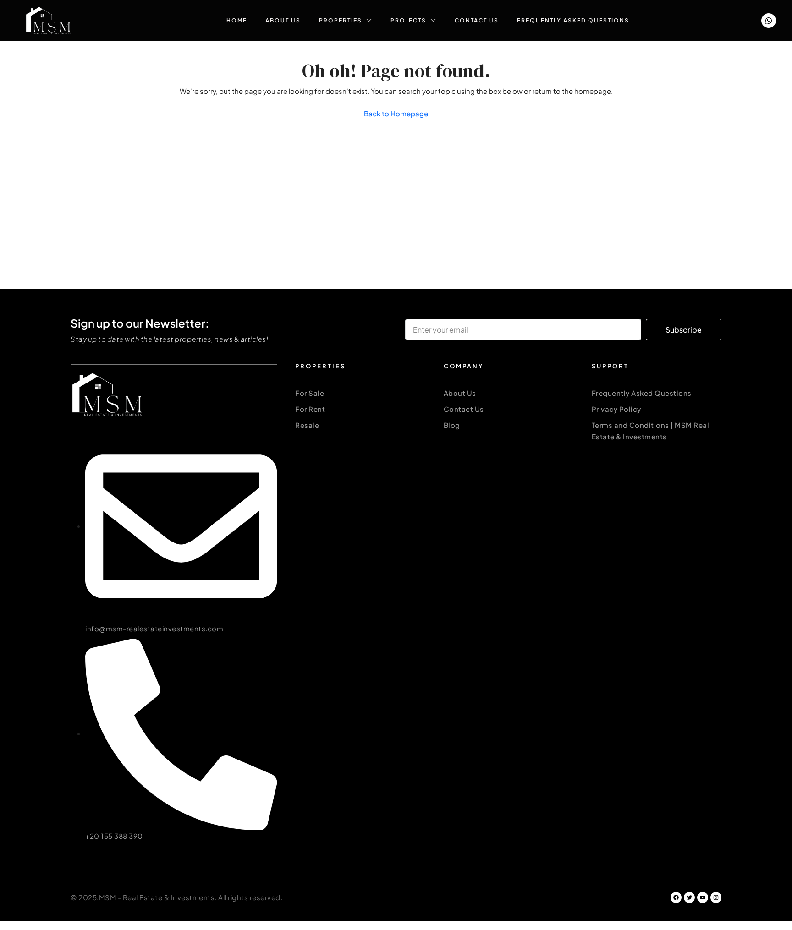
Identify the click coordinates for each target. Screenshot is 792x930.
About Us (283, 20)
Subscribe (684, 329)
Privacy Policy (616, 409)
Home (236, 20)
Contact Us (477, 20)
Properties (340, 20)
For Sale (309, 392)
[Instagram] (715, 897)
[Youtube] (702, 897)
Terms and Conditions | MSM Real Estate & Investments (651, 431)
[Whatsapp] (768, 20)
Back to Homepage (396, 113)
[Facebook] (676, 897)
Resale (307, 425)
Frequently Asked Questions (573, 20)
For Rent (310, 409)
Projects (408, 20)
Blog (452, 425)
